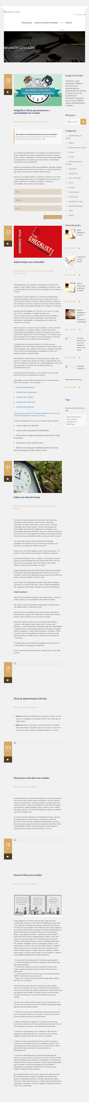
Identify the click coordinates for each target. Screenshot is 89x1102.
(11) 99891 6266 (80, 15)
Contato (68, 23)
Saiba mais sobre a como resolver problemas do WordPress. (74, 420)
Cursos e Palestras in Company (46, 23)
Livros (71, 183)
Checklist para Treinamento (26, 392)
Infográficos (29, 122)
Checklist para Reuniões (25, 387)
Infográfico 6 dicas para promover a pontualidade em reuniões (32, 111)
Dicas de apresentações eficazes (30, 698)
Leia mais (55, 730)
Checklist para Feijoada (25, 407)
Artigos (27, 506)
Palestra (72, 187)
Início (66, 44)
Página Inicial (27, 23)
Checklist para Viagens (24, 397)
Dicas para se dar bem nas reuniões (31, 777)
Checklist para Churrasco (25, 402)
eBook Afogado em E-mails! (81, 232)
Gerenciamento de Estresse (40, 506)
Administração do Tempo (34, 271)
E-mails (71, 157)
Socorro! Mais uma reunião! (28, 875)
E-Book (71, 152)
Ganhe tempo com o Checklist (29, 262)
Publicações (73, 197)
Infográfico (73, 169)
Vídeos (71, 215)
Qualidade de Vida (76, 201)
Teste (71, 211)
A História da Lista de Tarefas (81, 259)
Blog (62, 23)
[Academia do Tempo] (12, 12)
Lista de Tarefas (75, 178)
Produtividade (48, 271)
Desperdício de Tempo (77, 148)
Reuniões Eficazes (40, 122)
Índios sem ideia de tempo (27, 497)
